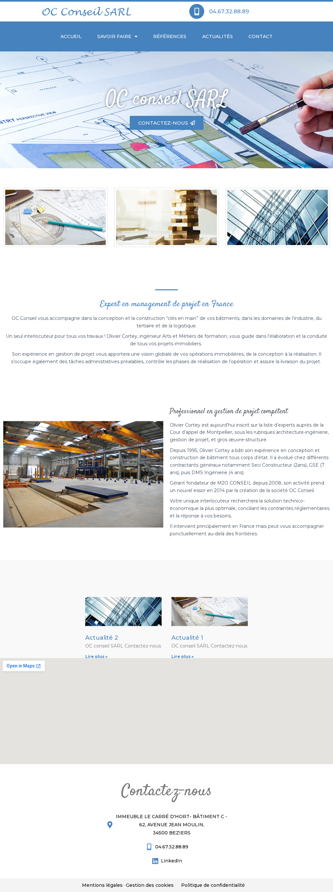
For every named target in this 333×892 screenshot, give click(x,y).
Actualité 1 (187, 627)
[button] (167, 123)
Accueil (71, 36)
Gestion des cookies (150, 885)
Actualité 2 (101, 627)
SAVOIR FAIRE (114, 36)
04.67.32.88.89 (229, 11)
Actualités (217, 36)
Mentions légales (102, 885)
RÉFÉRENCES (169, 36)
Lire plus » (96, 646)
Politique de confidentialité (213, 885)
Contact (260, 36)
